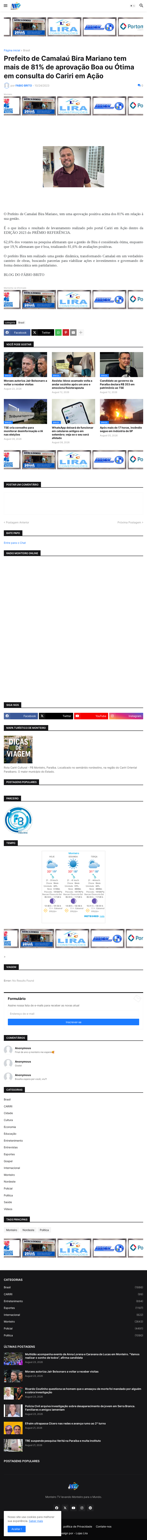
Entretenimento (13, 1140)
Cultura (8, 1120)
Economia (10, 1127)
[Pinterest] (66, 332)
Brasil (26, 50)
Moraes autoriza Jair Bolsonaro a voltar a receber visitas (25, 382)
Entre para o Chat (15, 542)
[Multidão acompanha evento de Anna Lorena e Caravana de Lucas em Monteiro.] (13, 1359)
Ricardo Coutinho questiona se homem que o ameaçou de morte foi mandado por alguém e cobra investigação (83, 1390)
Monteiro (9, 1174)
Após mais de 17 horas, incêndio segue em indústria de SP (121, 429)
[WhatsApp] (58, 332)
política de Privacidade (77, 1526)
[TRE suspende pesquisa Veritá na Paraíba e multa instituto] (13, 1445)
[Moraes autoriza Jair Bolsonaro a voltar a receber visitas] (13, 1376)
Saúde (8, 1202)
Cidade (8, 1113)
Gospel (8, 1161)
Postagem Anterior (17, 522)
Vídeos (8, 1209)
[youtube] (73, 1508)
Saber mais (36, 1521)
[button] (5, 5)
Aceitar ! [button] (16, 1529)
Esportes (9, 1154)
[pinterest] (90, 1508)
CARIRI (8, 1106)
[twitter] (65, 1508)
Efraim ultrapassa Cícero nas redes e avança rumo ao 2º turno (65, 1423)
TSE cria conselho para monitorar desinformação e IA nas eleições (23, 431)
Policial (8, 1188)
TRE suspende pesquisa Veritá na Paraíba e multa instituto (63, 1440)
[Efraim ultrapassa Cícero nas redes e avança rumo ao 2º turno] (13, 1428)
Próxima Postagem (129, 522)
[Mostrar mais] (81, 332)
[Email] (73, 332)
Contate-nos (103, 1526)
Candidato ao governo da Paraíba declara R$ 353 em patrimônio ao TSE (117, 384)
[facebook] (56, 1508)
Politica (8, 1195)
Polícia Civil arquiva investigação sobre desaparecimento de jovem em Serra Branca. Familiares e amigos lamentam (80, 1407)
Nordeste (10, 1181)
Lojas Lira (82, 1533)
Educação (10, 1133)
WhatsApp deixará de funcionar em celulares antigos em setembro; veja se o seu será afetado (72, 433)
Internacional (12, 1167)
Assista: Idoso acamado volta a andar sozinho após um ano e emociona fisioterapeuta (72, 384)
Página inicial (12, 50)
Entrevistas (11, 1147)
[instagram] (82, 1508)
